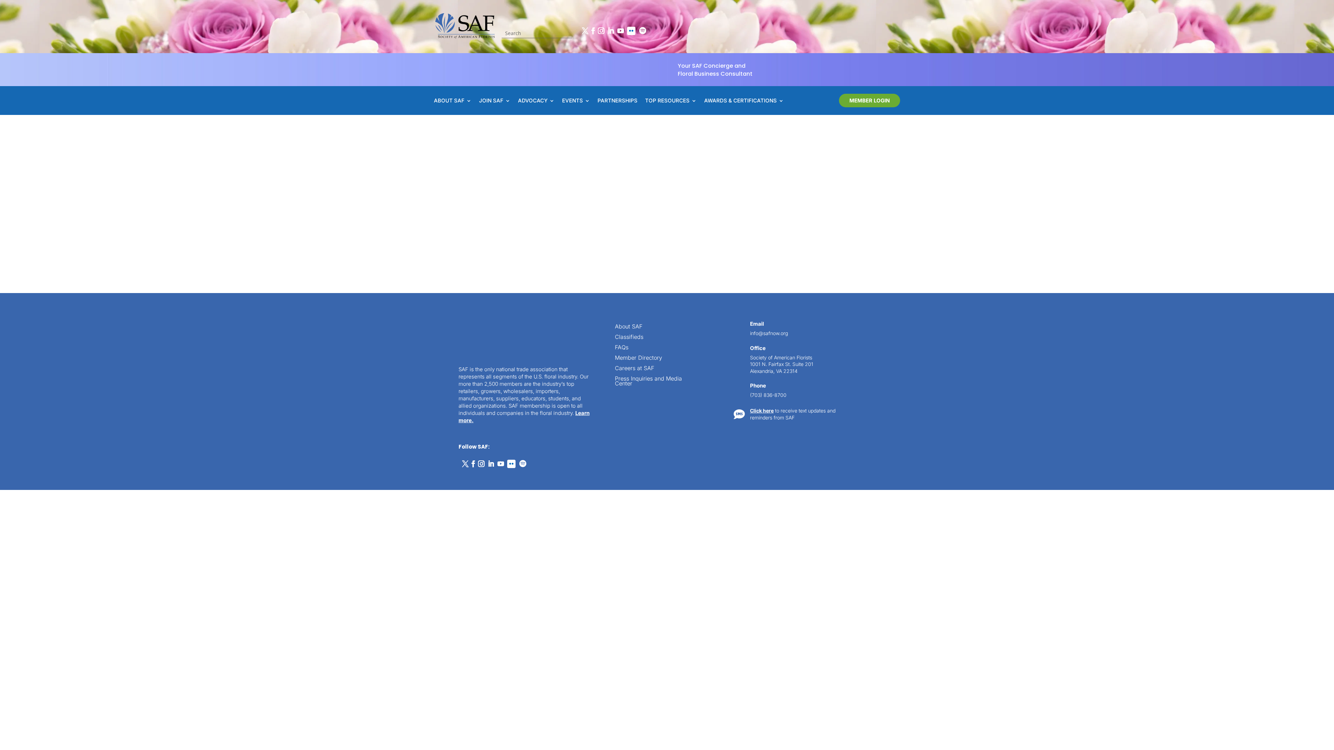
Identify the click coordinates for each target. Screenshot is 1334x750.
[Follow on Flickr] (631, 31)
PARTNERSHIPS (617, 101)
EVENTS (572, 101)
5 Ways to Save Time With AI (532, 187)
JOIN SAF (491, 101)
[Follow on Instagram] (601, 31)
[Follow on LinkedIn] (610, 31)
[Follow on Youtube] (620, 31)
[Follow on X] (585, 31)
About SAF (628, 327)
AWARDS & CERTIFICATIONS (740, 101)
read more (513, 222)
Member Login (869, 100)
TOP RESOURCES (667, 101)
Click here (762, 411)
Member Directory (638, 358)
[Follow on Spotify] (642, 31)
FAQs (621, 348)
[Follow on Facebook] (593, 31)
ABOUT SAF (449, 101)
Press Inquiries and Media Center (648, 381)
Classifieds (629, 337)
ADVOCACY (532, 101)
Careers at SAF (634, 369)
